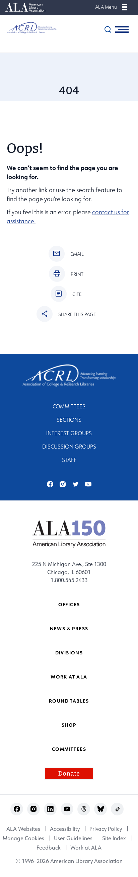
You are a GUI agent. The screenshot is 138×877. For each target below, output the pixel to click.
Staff (69, 460)
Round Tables (69, 701)
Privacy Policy (105, 828)
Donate (69, 773)
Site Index (114, 838)
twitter (75, 484)
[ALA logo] (69, 534)
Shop (69, 725)
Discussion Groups (69, 446)
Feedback (49, 847)
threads (84, 809)
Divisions (69, 652)
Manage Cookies (23, 838)
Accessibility (65, 828)
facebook (50, 484)
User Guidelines (73, 838)
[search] (108, 29)
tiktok (117, 809)
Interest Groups (69, 433)
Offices (69, 604)
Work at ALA (69, 676)
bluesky (100, 809)
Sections (69, 419)
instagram (63, 484)
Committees (69, 406)
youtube (88, 484)
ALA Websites (23, 828)
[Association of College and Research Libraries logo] (28, 28)
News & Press (69, 628)
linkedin (50, 809)
